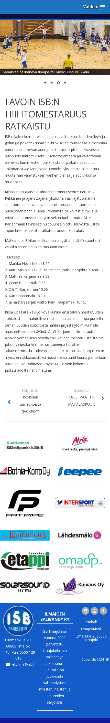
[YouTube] (94, 611)
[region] (55, 55)
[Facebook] (103, 611)
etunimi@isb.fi (23, 664)
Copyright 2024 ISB (95, 659)
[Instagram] (85, 611)
